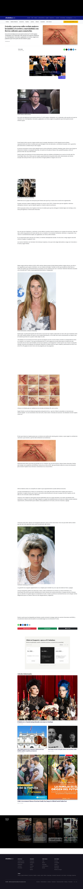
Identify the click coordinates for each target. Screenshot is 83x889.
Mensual (61, 644)
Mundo (28, 17)
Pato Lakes (20, 49)
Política (7, 21)
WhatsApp (47, 628)
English (47, 17)
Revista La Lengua (58, 869)
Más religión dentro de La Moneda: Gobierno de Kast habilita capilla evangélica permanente (30, 750)
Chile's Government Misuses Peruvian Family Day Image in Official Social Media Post (42, 801)
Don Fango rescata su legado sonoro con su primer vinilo (62, 749)
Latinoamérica (41, 17)
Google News (27, 628)
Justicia (32, 21)
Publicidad (20, 864)
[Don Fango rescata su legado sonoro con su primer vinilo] (62, 737)
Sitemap (65, 881)
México (35, 17)
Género (37, 21)
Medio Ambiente (14, 21)
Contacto (20, 866)
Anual (66, 644)
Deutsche (52, 17)
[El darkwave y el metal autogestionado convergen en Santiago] (47, 698)
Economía (21, 21)
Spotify (31, 869)
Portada (56, 861)
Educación (59, 875)
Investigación (69, 17)
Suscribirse (47, 660)
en (76, 881)
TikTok (31, 867)
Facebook (32, 861)
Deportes (74, 875)
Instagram (32, 862)
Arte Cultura (49, 21)
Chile (32, 17)
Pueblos (27, 21)
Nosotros (38, 881)
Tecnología (69, 875)
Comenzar (33, 660)
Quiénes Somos (21, 861)
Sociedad (43, 21)
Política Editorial (21, 862)
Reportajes (56, 867)
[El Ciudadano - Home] (10, 18)
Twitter (31, 864)
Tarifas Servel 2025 (60, 881)
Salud (42, 875)
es (74, 881)
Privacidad (20, 867)
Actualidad (56, 862)
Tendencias (7, 41)
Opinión (57, 17)
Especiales (49, 875)
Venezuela (44, 864)
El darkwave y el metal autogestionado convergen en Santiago (35, 722)
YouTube (68, 628)
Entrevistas (62, 17)
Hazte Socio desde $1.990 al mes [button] (70, 21)
